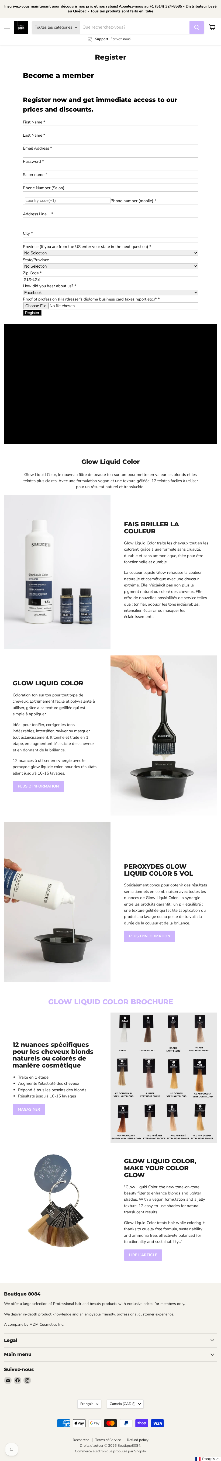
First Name (34, 122)
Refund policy (138, 1440)
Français (86, 1403)
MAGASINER (29, 1109)
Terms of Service (108, 1440)
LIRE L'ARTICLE (143, 1255)
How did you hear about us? (49, 286)
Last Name (34, 135)
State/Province (36, 260)
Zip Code (32, 273)
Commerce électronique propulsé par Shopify (110, 1451)
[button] (208, 1459)
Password (33, 161)
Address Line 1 (38, 214)
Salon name (35, 174)
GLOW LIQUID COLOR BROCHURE (110, 1001)
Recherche (81, 1440)
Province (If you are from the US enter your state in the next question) (87, 246)
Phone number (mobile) (133, 200)
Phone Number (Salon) (43, 188)
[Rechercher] (196, 27)
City (28, 233)
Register (32, 312)
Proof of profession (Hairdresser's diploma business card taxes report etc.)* (91, 299)
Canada (123, 1403)
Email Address (37, 148)
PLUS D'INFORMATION (38, 786)
